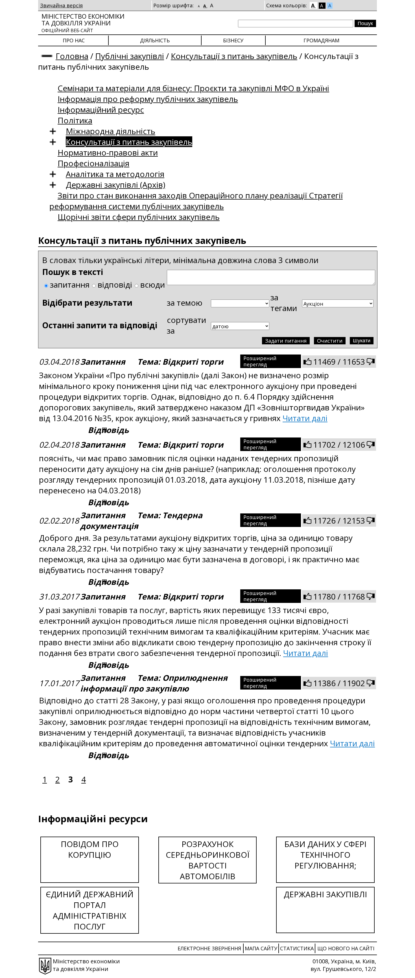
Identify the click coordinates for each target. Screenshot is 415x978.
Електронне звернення (209, 948)
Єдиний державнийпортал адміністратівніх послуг (90, 910)
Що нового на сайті (345, 948)
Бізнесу (233, 40)
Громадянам (321, 40)
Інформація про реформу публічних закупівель (148, 98)
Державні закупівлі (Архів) (115, 184)
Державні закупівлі (325, 894)
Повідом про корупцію (90, 849)
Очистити (329, 340)
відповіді (115, 284)
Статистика (297, 948)
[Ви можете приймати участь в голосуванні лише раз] (307, 361)
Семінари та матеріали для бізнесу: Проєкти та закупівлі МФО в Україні (193, 88)
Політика (75, 120)
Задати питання (286, 340)
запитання (69, 284)
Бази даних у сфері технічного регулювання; (325, 855)
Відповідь (108, 430)
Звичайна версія (61, 5)
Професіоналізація (93, 163)
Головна (72, 56)
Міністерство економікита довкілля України (83, 23)
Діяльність (155, 40)
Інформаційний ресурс (101, 109)
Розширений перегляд (259, 361)
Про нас (74, 40)
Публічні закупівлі (129, 56)
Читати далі (305, 418)
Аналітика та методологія (115, 174)
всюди (152, 284)
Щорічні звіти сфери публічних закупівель (139, 216)
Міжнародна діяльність (110, 131)
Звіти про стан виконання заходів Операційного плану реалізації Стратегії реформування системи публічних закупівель (196, 200)
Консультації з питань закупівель (234, 56)
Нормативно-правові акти (108, 152)
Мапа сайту (261, 948)
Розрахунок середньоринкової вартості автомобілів (208, 860)
